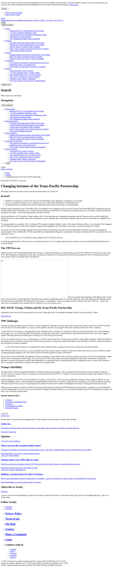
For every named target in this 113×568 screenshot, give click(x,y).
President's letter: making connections (23, 79)
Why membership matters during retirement (25, 39)
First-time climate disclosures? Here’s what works (27, 43)
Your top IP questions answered (21, 51)
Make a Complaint (15, 534)
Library (42, 20)
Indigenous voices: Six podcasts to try (23, 65)
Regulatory (9, 404)
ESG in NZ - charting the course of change (25, 77)
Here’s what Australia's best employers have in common (29, 49)
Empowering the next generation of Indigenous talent (28, 35)
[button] (7, 25)
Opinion (8, 69)
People (7, 29)
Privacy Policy (13, 513)
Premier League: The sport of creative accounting (27, 59)
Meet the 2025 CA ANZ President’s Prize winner (27, 31)
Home (3, 18)
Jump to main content (12, 15)
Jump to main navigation (13, 13)
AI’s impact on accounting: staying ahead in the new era (29, 63)
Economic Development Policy (16, 402)
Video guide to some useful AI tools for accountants (28, 67)
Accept (4, 9)
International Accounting (14, 406)
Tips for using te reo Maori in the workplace (25, 47)
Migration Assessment (24, 20)
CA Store (49, 20)
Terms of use (73, 5)
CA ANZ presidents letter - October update (25, 73)
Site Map (10, 523)
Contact (9, 529)
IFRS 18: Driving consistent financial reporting (26, 57)
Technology (9, 61)
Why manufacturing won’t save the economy (25, 75)
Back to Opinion (6, 169)
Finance (8, 53)
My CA (60, 20)
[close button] (8, 9)
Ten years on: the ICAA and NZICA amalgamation (27, 81)
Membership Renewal (8, 20)
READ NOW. (6, 316)
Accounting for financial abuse (20, 37)
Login (3, 22)
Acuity (55, 20)
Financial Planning (11, 408)
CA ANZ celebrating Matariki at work (23, 33)
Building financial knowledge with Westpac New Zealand (30, 55)
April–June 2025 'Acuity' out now (21, 71)
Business (8, 41)
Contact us (36, 20)
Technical (8, 400)
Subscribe (4, 492)
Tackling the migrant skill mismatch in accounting (27, 45)
